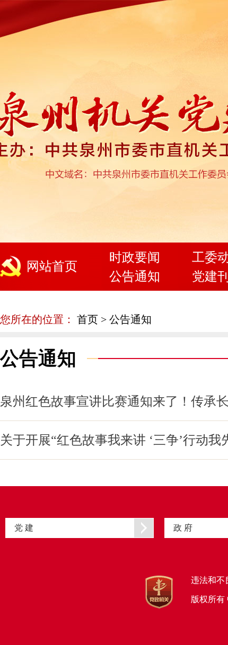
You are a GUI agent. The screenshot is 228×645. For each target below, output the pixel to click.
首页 (87, 319)
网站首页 (52, 266)
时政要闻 (134, 257)
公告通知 (134, 276)
